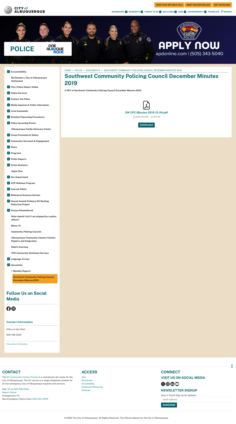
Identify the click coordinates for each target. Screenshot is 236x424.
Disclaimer (87, 380)
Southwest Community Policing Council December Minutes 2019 (33, 279)
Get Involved (222, 5)
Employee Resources (92, 387)
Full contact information (16, 344)
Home (67, 70)
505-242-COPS (40, 399)
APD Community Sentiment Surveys (30, 253)
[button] (213, 11)
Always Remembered (22, 210)
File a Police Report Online (24, 87)
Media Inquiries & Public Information (30, 105)
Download (146, 125)
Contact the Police (20, 99)
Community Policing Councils (26, 231)
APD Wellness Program (23, 183)
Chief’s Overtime (19, 247)
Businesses (118, 12)
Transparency (195, 12)
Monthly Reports (22, 271)
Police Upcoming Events (23, 123)
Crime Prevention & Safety (25, 135)
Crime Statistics (19, 165)
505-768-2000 (21, 389)
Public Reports (18, 159)
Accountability (18, 71)
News (14, 147)
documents (93, 70)
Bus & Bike (168, 12)
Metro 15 (16, 225)
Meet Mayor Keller (198, 5)
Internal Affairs (19, 189)
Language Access (20, 259)
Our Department (19, 177)
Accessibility (88, 383)
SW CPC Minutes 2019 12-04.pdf (146, 112)
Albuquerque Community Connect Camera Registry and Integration (33, 239)
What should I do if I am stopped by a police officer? (33, 218)
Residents (134, 12)
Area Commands (19, 111)
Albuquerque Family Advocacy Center (31, 129)
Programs (16, 153)
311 (9, 389)
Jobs (180, 12)
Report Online (9, 392)
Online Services (19, 93)
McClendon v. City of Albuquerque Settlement (29, 79)
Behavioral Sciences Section (25, 195)
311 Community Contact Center (22, 377)
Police (78, 70)
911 (18, 395)
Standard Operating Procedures (27, 117)
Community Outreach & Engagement (30, 141)
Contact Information (19, 322)
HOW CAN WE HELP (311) (169, 5)
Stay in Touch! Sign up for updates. (179, 395)
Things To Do (151, 12)
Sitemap (86, 390)
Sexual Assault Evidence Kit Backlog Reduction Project (30, 203)
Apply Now (17, 171)
